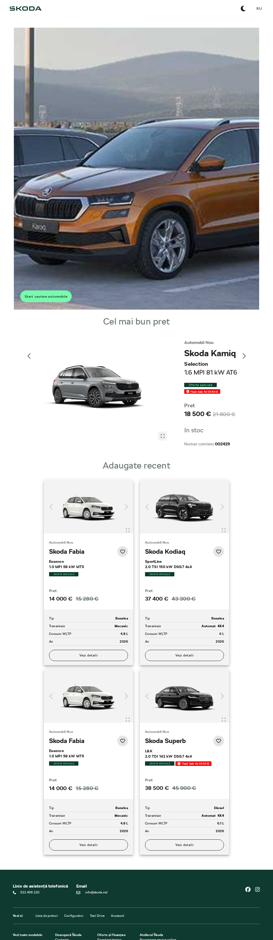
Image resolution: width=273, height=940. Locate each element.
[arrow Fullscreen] (162, 436)
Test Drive (97, 916)
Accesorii (117, 916)
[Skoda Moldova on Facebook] (250, 889)
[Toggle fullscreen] (127, 530)
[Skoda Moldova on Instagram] (257, 889)
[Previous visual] (29, 356)
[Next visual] (243, 356)
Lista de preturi (46, 916)
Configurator (73, 916)
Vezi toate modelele (27, 935)
